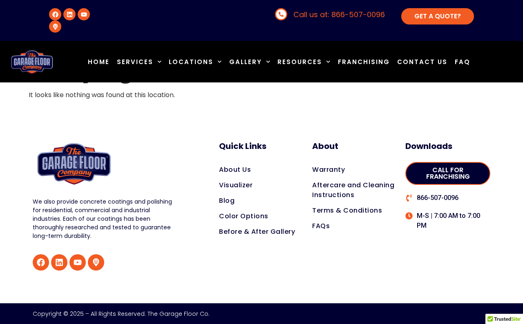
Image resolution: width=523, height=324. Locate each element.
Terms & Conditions (347, 210)
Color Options (243, 216)
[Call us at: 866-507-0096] (281, 14)
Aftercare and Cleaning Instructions (353, 190)
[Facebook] (55, 14)
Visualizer (236, 185)
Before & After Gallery (257, 231)
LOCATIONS (191, 62)
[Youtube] (84, 14)
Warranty (328, 169)
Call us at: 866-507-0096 (339, 14)
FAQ (462, 62)
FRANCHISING (364, 62)
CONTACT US (422, 62)
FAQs (321, 226)
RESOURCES (299, 62)
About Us (235, 169)
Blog (227, 200)
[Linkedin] (69, 14)
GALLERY (245, 62)
